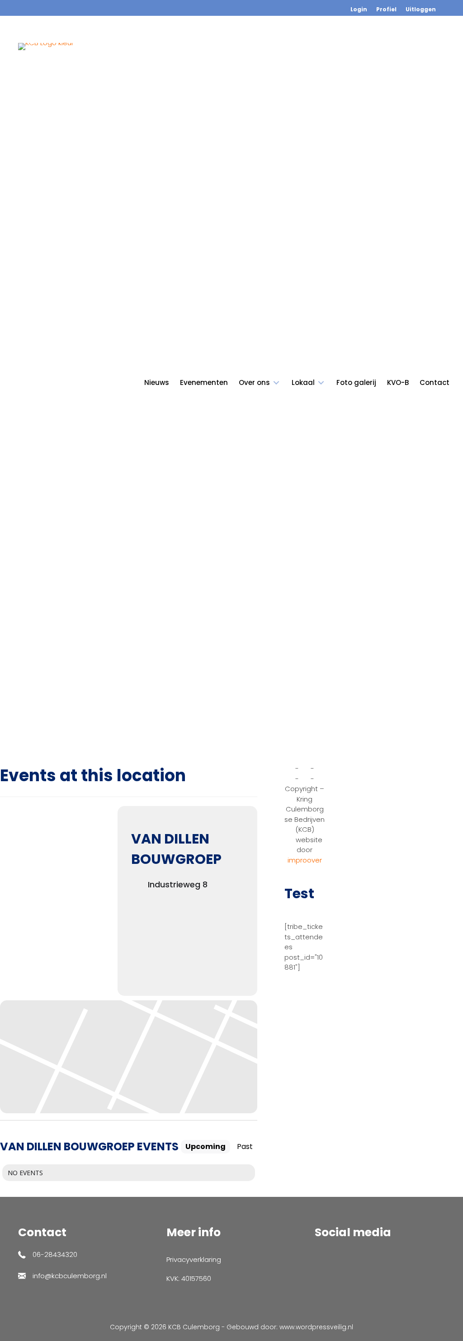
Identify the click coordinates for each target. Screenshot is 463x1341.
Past (245, 1146)
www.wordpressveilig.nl (316, 1327)
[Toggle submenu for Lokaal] (321, 383)
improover (305, 860)
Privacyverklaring (193, 1259)
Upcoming (205, 1146)
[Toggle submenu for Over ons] (276, 383)
